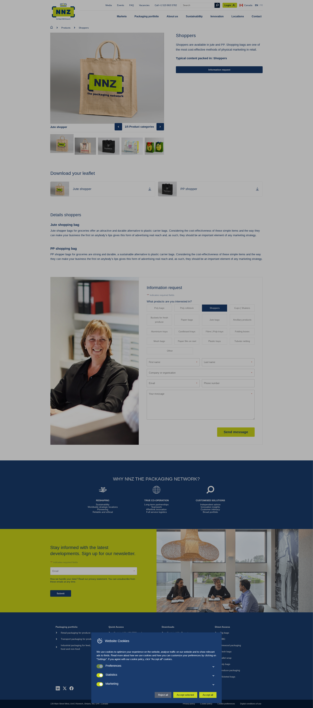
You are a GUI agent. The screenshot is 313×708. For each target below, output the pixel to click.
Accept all (208, 694)
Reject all (163, 694)
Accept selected (185, 694)
